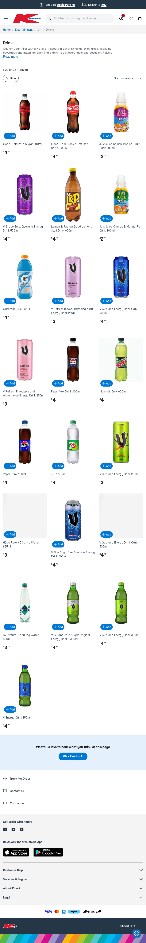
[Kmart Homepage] (27, 18)
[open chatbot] (136, 934)
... (39, 29)
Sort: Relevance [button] (124, 78)
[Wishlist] (130, 18)
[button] (6, 18)
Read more (10, 56)
